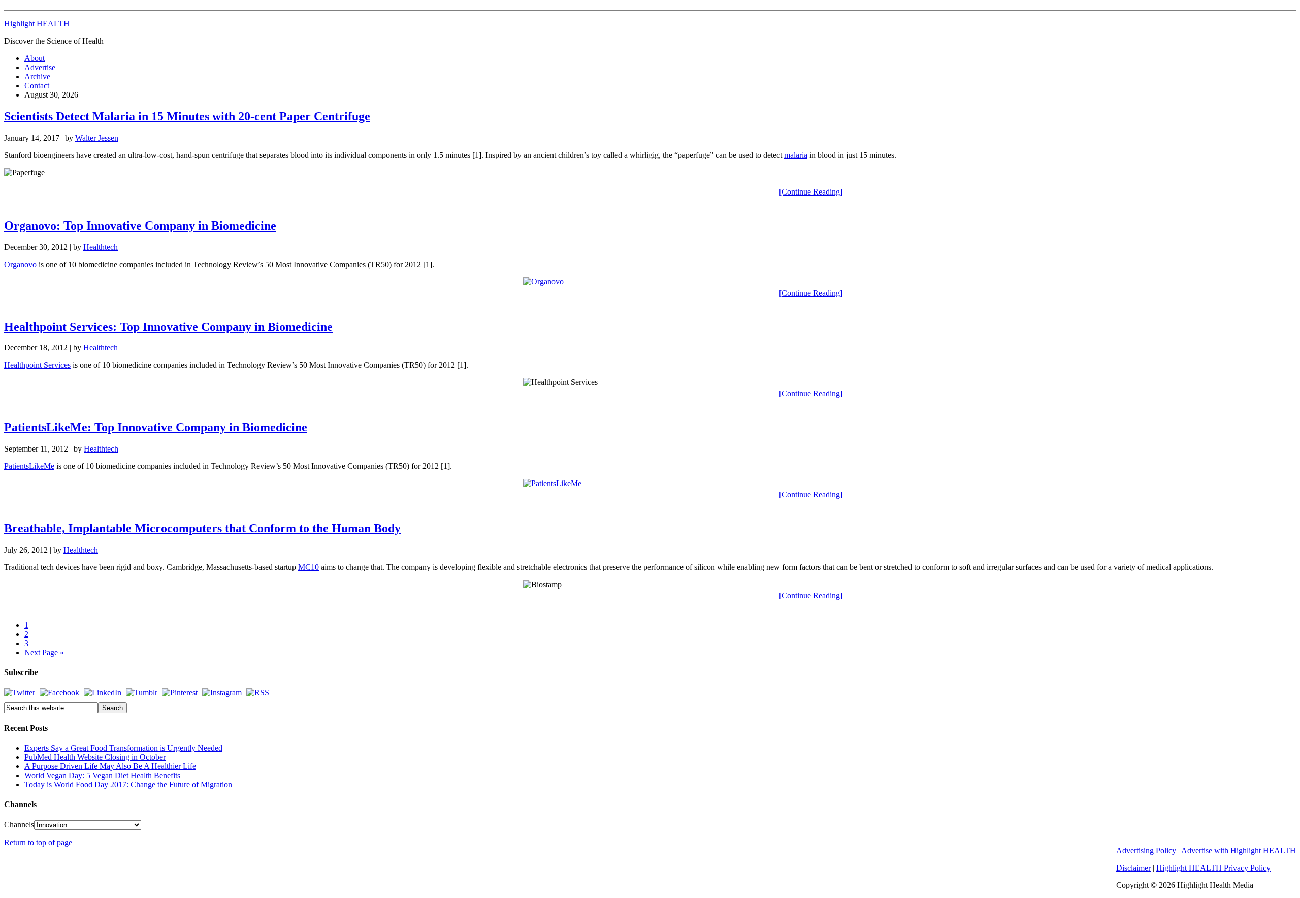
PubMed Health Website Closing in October (95, 757)
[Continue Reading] (810, 191)
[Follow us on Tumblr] (141, 692)
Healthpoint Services (37, 365)
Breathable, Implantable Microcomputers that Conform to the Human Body (202, 528)
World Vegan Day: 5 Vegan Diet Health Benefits (102, 775)
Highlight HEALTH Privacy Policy (1213, 867)
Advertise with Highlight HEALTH (1238, 850)
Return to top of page (38, 842)
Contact (36, 85)
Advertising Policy (1146, 850)
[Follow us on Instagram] (222, 692)
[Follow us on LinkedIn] (102, 692)
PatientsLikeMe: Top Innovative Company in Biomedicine (155, 427)
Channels (19, 824)
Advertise (39, 67)
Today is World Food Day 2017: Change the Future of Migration (128, 784)
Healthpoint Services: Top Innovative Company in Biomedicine (168, 326)
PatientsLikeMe (29, 466)
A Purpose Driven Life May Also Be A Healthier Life (110, 766)
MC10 (308, 567)
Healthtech (100, 247)
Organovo (20, 264)
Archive (37, 76)
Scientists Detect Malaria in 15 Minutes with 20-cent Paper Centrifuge (187, 116)
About (34, 58)
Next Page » (44, 652)
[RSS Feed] (257, 692)
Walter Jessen (96, 138)
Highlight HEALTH (37, 23)
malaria (795, 155)
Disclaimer (1133, 867)
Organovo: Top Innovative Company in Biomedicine (140, 225)
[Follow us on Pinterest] (180, 692)
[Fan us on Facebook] (59, 692)
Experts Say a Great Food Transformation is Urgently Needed (123, 748)
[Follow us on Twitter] (19, 692)
